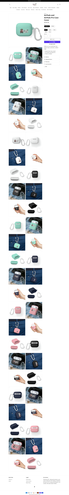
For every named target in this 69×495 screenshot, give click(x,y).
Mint (46, 29)
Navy (46, 32)
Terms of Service (28, 481)
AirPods (52, 26)
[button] (10, 4)
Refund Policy (28, 482)
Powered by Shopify (37, 494)
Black (54, 29)
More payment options (52, 44)
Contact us (10, 479)
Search (10, 481)
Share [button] (46, 66)
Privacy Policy (28, 479)
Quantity (45, 34)
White (50, 29)
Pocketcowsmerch (33, 494)
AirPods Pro (47, 26)
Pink (50, 32)
